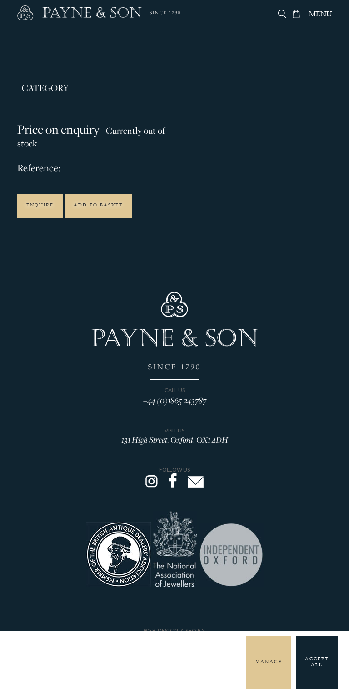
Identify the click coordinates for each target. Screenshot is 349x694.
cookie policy (171, 662)
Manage (268, 662)
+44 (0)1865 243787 (174, 400)
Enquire (40, 205)
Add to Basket (98, 205)
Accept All (317, 662)
